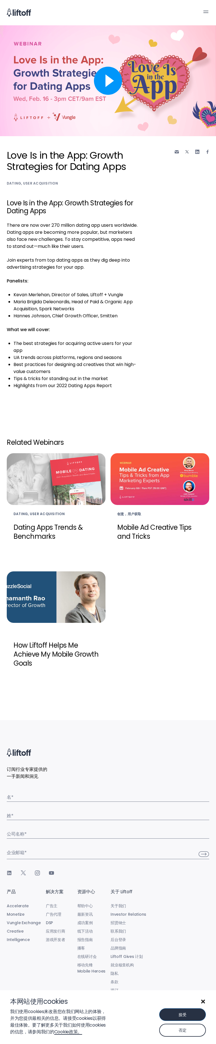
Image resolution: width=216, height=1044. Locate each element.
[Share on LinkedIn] (197, 152)
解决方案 (55, 891)
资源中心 (86, 891)
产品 (11, 891)
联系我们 (118, 931)
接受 (182, 1015)
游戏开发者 (55, 939)
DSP (49, 923)
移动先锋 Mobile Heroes (91, 968)
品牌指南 (118, 948)
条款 (114, 982)
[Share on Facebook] (207, 152)
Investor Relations (128, 914)
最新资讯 (85, 914)
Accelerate (18, 906)
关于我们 (118, 906)
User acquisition (40, 183)
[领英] (9, 872)
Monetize (15, 914)
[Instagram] (37, 872)
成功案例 (85, 923)
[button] (203, 1001)
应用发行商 (55, 931)
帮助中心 (85, 906)
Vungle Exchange (24, 923)
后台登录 (118, 939)
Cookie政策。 (68, 1032)
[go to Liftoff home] (19, 12)
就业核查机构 (122, 965)
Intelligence (18, 939)
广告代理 (53, 914)
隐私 (114, 973)
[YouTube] (51, 872)
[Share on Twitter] (187, 151)
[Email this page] (177, 152)
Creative (15, 931)
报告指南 (85, 939)
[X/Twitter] (23, 872)
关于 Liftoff (121, 891)
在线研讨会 (87, 956)
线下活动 (85, 931)
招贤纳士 (118, 923)
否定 (182, 1030)
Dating (14, 183)
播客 (81, 948)
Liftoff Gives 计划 (127, 956)
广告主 (51, 906)
